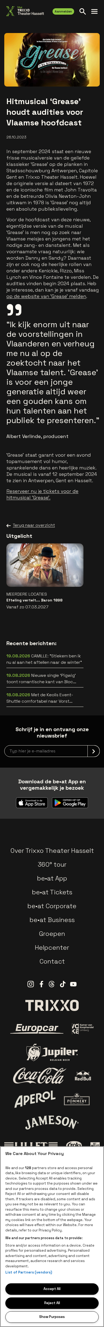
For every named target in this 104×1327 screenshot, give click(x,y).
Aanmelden (63, 11)
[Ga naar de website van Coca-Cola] (39, 1076)
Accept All (52, 1289)
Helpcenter (52, 947)
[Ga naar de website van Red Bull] (83, 1076)
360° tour (52, 864)
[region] (52, 1236)
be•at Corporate (52, 906)
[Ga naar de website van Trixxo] (52, 1005)
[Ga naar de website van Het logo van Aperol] (35, 1099)
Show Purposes (52, 1316)
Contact (52, 961)
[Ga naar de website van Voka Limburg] (83, 1029)
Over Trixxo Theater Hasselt (52, 850)
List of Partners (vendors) (28, 1272)
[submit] (93, 751)
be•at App (52, 878)
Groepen (52, 933)
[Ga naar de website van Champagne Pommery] (77, 1099)
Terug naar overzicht (34, 525)
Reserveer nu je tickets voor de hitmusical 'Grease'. (42, 494)
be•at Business (52, 920)
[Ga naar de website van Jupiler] (52, 1052)
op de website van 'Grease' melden (46, 296)
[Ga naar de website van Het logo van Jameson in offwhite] (52, 1122)
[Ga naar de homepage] (25, 11)
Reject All (52, 1303)
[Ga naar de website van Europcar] (36, 1029)
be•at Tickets (52, 892)
